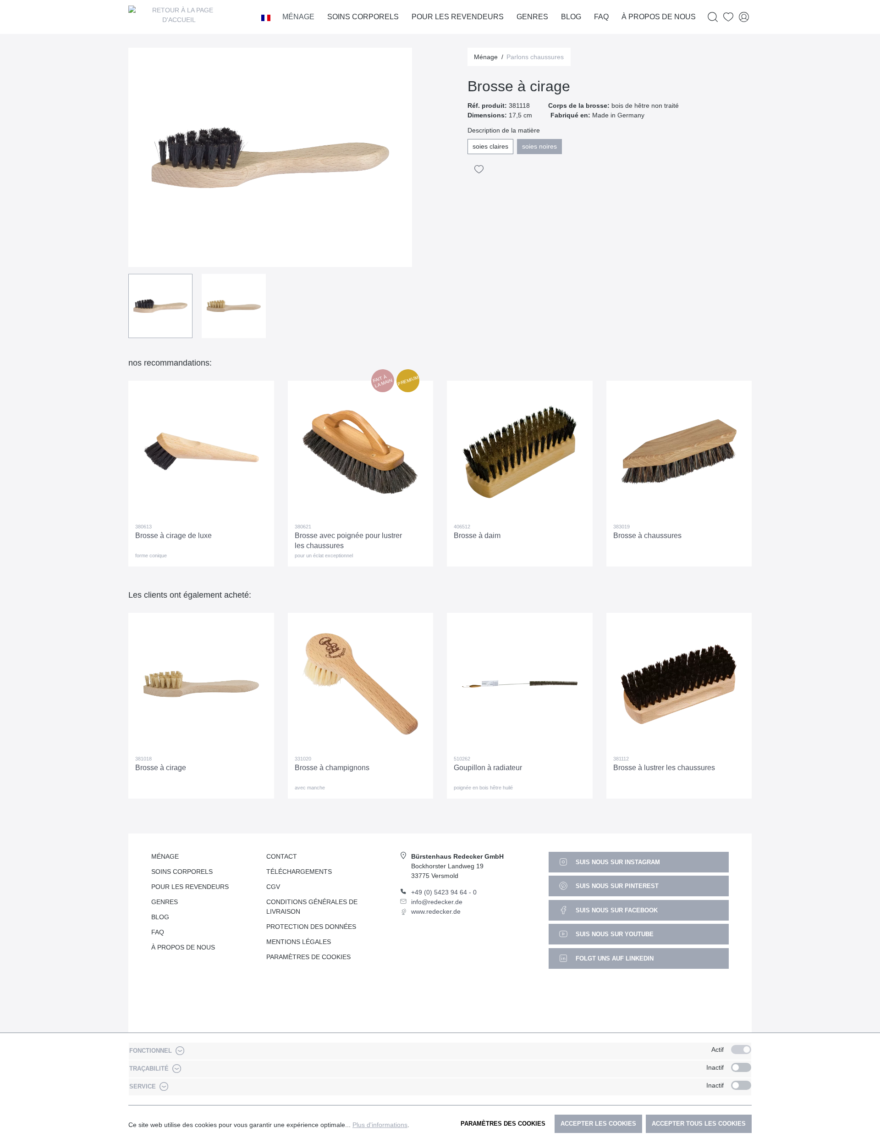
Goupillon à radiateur (488, 768)
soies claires (490, 146)
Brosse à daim (477, 535)
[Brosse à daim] (520, 452)
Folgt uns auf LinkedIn (614, 958)
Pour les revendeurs (190, 886)
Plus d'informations (379, 1124)
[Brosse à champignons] (361, 684)
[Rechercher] (712, 17)
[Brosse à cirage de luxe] (201, 452)
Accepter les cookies (598, 1123)
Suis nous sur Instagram (617, 862)
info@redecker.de (436, 901)
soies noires (539, 146)
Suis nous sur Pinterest (616, 886)
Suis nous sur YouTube (614, 934)
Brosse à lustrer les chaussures (664, 768)
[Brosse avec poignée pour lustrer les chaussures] (361, 452)
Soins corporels (182, 871)
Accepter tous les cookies (699, 1123)
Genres (164, 901)
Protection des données (311, 926)
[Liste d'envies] (728, 17)
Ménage (165, 856)
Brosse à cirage (160, 768)
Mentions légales (298, 941)
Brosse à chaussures (647, 535)
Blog (160, 917)
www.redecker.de (436, 911)
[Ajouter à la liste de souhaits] (479, 169)
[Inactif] (741, 1067)
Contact (281, 856)
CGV (273, 886)
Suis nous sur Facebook (616, 910)
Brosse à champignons (332, 768)
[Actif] (741, 1049)
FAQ (157, 932)
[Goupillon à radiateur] (520, 684)
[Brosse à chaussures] (679, 452)
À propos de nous (183, 947)
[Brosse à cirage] (201, 684)
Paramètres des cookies (503, 1123)
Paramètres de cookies (308, 957)
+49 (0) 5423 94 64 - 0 (444, 892)
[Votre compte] (744, 17)
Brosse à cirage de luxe (173, 535)
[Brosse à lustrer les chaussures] (679, 684)
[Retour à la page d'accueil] (178, 17)
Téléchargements (299, 871)
